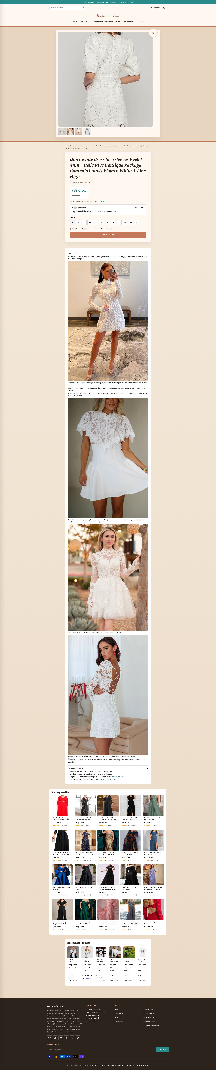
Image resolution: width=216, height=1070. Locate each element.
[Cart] (164, 7)
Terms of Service (149, 1018)
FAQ (116, 1018)
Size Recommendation (89, 229)
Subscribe (162, 1050)
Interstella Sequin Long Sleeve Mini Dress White (114, 961)
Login (150, 7)
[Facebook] (49, 1037)
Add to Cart (108, 235)
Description (72, 253)
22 (125, 222)
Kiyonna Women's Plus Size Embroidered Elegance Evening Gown (84, 819)
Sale (141, 22)
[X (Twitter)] (72, 1037)
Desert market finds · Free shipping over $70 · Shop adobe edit (108, 2)
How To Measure (106, 229)
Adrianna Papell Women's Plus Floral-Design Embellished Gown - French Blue (153, 888)
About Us (118, 1009)
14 (101, 222)
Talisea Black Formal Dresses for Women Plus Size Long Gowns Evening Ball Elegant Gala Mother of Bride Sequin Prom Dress (62, 853)
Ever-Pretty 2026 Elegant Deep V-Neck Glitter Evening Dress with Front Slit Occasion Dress (61, 923)
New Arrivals (129, 22)
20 (119, 222)
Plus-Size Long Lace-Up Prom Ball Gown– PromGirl (153, 818)
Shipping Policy (149, 1022)
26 (137, 222)
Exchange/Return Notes (77, 768)
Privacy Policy (149, 1013)
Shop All (85, 22)
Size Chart (75, 229)
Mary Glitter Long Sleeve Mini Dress (153, 923)
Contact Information (151, 1026)
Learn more (104, 201)
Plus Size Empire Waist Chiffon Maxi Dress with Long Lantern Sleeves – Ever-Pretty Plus (108, 819)
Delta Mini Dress (72, 960)
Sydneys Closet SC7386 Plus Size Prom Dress (131, 853)
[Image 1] (62, 131)
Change (141, 207)
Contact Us (119, 1013)
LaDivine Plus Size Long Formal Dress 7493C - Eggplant (83, 923)
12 (95, 222)
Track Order (119, 1022)
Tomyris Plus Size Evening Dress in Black (129, 888)
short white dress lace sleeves (106, 22)
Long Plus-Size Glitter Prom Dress (84, 888)
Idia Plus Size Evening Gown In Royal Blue (62, 888)
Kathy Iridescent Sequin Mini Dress (86, 961)
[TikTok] (66, 1037)
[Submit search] (83, 8)
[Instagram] (55, 1037)
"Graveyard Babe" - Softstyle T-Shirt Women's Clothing (142, 961)
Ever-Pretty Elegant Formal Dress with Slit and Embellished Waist (152, 853)
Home (75, 22)
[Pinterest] (77, 1037)
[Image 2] (70, 131)
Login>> (74, 980)
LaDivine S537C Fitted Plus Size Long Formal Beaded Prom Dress (107, 853)
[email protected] (117, 777)
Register (157, 7)
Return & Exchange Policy (106, 779)
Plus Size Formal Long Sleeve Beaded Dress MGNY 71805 (131, 923)
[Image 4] (87, 131)
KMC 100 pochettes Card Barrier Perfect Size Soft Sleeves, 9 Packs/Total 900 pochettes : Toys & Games (101, 961)
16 (107, 222)
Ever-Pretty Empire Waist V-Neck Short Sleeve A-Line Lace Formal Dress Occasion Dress (131, 819)
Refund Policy (148, 1009)
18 (113, 222)
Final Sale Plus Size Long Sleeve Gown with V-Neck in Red (61, 819)
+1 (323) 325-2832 (92, 1015)
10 (90, 222)
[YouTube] (60, 1037)
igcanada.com (108, 15)
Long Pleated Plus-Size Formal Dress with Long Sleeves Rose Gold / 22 (108, 923)
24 (131, 222)
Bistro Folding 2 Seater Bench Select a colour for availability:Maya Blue (128, 961)
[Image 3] (78, 131)
